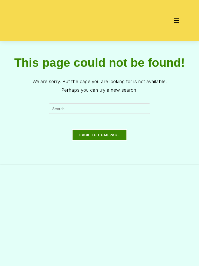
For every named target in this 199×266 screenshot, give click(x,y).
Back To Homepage (99, 135)
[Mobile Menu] (176, 21)
